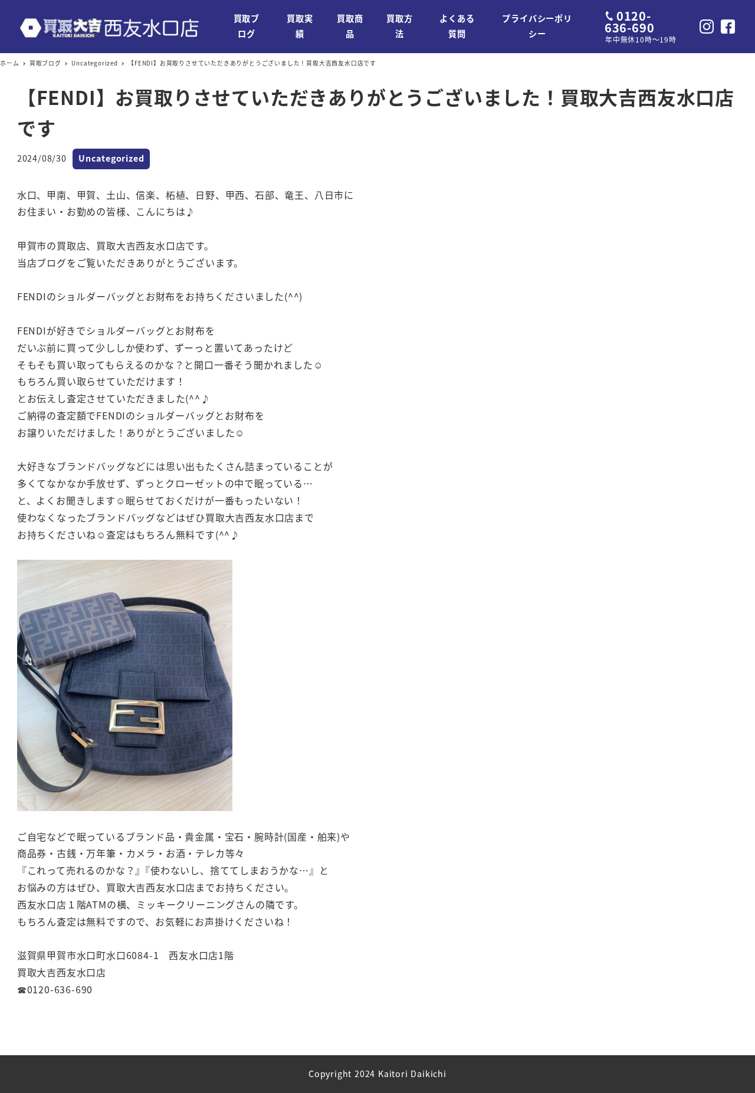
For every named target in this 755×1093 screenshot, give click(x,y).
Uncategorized (111, 158)
